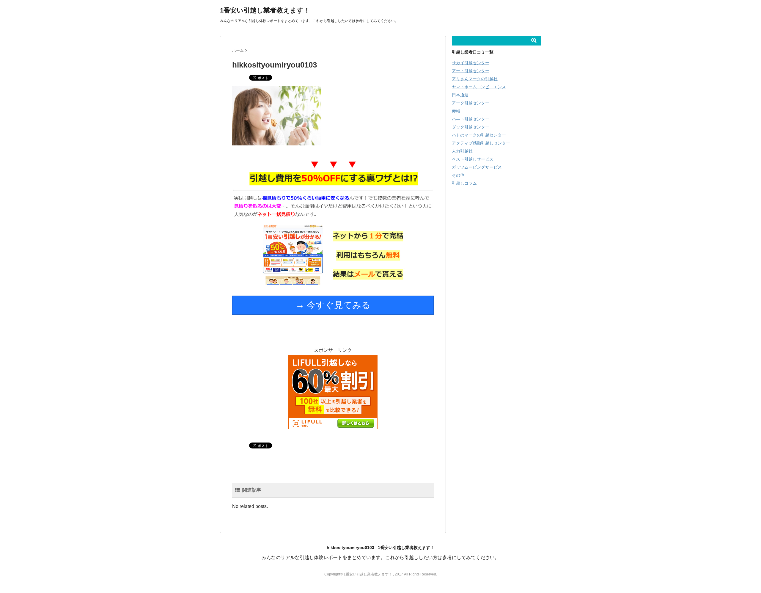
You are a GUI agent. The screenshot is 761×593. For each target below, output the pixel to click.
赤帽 (456, 111)
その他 (458, 175)
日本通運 (460, 94)
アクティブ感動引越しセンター (481, 143)
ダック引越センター (470, 127)
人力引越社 (462, 151)
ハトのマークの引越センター (479, 135)
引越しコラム (464, 183)
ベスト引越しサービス (472, 159)
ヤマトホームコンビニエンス (479, 86)
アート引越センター (470, 70)
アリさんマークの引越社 (475, 78)
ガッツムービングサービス (477, 167)
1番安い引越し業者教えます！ (265, 10)
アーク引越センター (470, 103)
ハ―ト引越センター (470, 119)
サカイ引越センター (470, 62)
